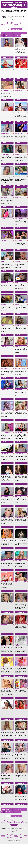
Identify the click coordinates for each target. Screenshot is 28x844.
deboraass (3, 304)
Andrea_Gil (17, 112)
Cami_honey (4, 752)
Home (8, 29)
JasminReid (3, 645)
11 (12, 35)
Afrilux (16, 282)
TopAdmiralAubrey (5, 517)
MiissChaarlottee (19, 218)
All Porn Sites (8, 24)
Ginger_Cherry (18, 730)
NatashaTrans (18, 773)
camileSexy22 (4, 474)
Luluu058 (3, 218)
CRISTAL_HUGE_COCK (20, 581)
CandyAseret (4, 48)
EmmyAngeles (18, 602)
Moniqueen (17, 154)
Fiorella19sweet (4, 176)
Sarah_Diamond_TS (19, 432)
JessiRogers (18, 346)
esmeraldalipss (4, 453)
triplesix (17, 624)
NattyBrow (17, 176)
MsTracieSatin (18, 538)
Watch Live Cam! (7, 57)
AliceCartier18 (4, 773)
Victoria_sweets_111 (5, 794)
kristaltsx (17, 410)
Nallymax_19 (18, 666)
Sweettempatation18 (20, 368)
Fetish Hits (19, 841)
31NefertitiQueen (19, 389)
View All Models (5, 33)
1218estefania (4, 560)
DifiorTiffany (18, 197)
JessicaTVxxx (18, 496)
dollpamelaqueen (19, 517)
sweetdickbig (18, 325)
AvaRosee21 (18, 645)
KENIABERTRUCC (5, 624)
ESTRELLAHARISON (5, 432)
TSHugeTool (18, 560)
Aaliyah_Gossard (19, 453)
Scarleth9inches (4, 389)
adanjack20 (3, 325)
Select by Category (16, 29)
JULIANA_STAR (4, 688)
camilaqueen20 (4, 282)
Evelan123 (3, 538)
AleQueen (17, 304)
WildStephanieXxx (19, 474)
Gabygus (17, 48)
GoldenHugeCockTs (5, 69)
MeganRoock (4, 240)
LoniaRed (3, 666)
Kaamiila (17, 688)
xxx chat (14, 824)
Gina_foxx (17, 709)
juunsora (3, 410)
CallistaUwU (3, 730)
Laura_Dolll (17, 794)
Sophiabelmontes (5, 154)
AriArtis (2, 261)
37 (17, 35)
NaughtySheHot (4, 496)
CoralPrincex (4, 368)
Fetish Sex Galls (11, 24)
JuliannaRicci (18, 752)
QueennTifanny (18, 240)
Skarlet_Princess (19, 69)
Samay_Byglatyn (5, 133)
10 (9, 35)
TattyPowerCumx (5, 90)
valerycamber (4, 197)
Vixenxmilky (3, 346)
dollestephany (4, 112)
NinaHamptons (18, 133)
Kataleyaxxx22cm (19, 90)
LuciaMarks (17, 261)
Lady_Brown (4, 709)
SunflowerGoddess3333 (6, 602)
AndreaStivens (4, 581)
